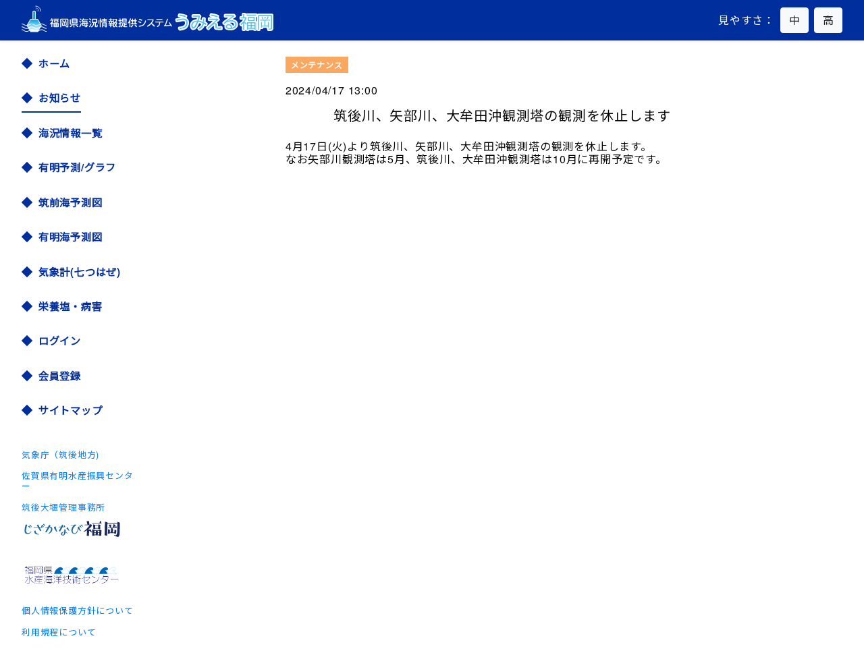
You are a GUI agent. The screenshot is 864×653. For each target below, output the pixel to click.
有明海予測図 (70, 236)
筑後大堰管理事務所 (63, 507)
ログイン (59, 340)
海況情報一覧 (70, 132)
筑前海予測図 (70, 202)
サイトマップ (70, 409)
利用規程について (59, 631)
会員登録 (59, 375)
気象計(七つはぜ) (79, 271)
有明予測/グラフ (77, 167)
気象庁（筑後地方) (60, 454)
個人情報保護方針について (78, 610)
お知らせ (59, 97)
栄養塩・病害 (70, 306)
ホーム (54, 63)
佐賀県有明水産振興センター (78, 480)
